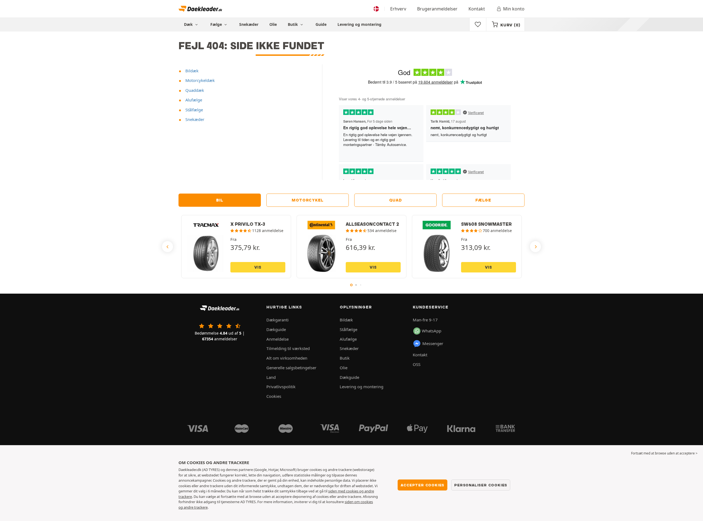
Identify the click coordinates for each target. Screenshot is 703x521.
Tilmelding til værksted (288, 348)
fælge (483, 200)
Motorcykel (307, 200)
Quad (395, 200)
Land (271, 377)
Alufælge (193, 100)
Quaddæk (194, 90)
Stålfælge (193, 109)
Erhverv (398, 9)
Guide (321, 24)
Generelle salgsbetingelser (291, 367)
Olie (273, 24)
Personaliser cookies (480, 485)
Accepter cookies (422, 485)
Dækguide (276, 329)
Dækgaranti (277, 319)
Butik (293, 24)
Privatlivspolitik (280, 386)
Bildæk (191, 70)
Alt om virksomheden (286, 358)
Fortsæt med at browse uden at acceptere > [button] (664, 453)
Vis (257, 267)
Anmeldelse (277, 339)
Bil (219, 200)
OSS (416, 364)
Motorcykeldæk (199, 80)
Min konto (514, 9)
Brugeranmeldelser (437, 9)
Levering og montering (359, 24)
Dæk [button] (189, 24)
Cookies (273, 396)
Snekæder (248, 24)
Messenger (432, 343)
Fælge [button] (216, 24)
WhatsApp (431, 330)
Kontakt (476, 9)
